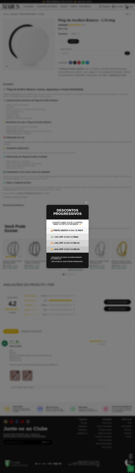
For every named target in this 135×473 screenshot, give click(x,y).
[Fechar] (86, 202)
